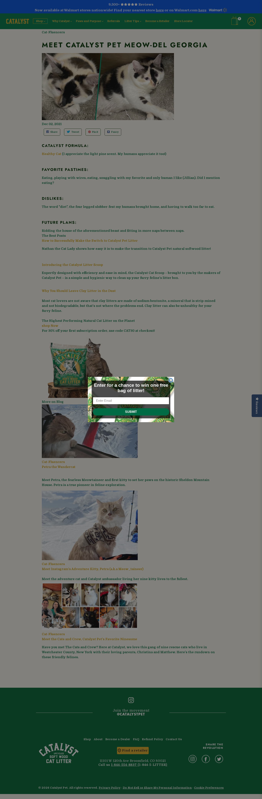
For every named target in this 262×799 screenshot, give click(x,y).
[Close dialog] (171, 380)
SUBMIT (131, 411)
